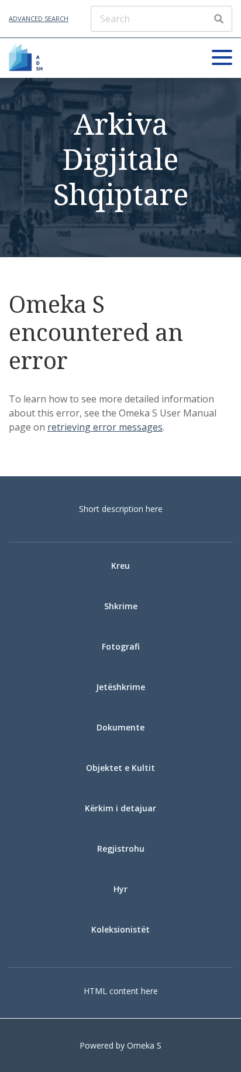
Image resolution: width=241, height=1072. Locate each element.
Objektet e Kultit (120, 767)
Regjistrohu (120, 848)
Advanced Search (38, 18)
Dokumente (120, 727)
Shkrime (120, 606)
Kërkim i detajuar (120, 808)
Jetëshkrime (120, 686)
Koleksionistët (120, 929)
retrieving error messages (105, 427)
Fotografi (121, 646)
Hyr (120, 889)
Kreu (120, 565)
